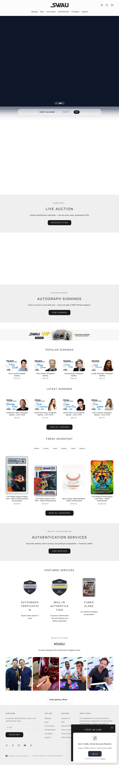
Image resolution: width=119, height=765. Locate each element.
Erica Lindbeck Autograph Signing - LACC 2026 (102, 414)
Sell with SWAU (67, 726)
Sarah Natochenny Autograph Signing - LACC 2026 (45, 414)
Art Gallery (75, 12)
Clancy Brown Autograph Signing (45, 374)
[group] (59, 335)
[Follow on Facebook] (7, 745)
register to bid (59, 222)
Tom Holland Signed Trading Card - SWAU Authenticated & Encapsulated (17, 499)
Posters (64, 448)
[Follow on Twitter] (13, 745)
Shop (42, 12)
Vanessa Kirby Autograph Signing (73, 374)
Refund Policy (66, 737)
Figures (82, 448)
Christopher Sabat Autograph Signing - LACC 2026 (17, 414)
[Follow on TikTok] (31, 745)
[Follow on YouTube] (25, 745)
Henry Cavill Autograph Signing (16, 374)
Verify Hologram (47, 112)
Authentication (63, 12)
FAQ (62, 722)
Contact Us (65, 718)
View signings (59, 312)
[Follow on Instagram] (19, 745)
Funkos (46, 448)
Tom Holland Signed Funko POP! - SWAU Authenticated (45, 500)
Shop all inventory (59, 513)
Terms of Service (67, 730)
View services (59, 551)
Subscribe (14, 735)
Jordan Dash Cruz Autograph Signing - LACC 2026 (74, 414)
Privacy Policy (66, 733)
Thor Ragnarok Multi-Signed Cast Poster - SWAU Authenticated (102, 499)
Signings (34, 12)
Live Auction (51, 12)
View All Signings (59, 427)
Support (85, 12)
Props (55, 448)
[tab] (58, 103)
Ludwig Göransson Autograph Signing (102, 374)
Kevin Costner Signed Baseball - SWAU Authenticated (74, 500)
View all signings (88, 176)
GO (77, 112)
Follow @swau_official (59, 700)
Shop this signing (86, 171)
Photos (36, 448)
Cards (73, 448)
